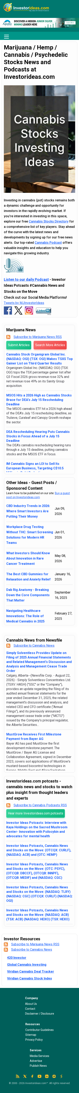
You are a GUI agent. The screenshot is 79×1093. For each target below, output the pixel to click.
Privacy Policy (34, 1039)
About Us (31, 1003)
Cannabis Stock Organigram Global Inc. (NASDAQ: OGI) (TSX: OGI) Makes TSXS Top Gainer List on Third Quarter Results (39, 358)
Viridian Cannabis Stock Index (29, 978)
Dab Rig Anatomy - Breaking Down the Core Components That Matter (28, 595)
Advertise (36, 1060)
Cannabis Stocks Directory (48, 221)
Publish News (38, 1065)
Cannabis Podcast (48, 243)
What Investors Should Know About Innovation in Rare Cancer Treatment (28, 558)
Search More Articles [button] (50, 345)
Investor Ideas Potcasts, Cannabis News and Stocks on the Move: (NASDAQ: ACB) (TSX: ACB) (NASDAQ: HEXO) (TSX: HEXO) (37, 914)
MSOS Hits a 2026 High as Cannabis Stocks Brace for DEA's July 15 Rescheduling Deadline (39, 399)
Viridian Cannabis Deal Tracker (30, 971)
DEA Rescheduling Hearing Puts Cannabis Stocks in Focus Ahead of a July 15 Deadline (38, 436)
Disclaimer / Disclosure (39, 1013)
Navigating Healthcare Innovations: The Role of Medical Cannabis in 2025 (25, 616)
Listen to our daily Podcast (26, 279)
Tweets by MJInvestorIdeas (24, 303)
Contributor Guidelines (39, 1030)
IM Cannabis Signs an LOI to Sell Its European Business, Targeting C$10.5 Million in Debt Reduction (35, 468)
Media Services (39, 1056)
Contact (30, 1008)
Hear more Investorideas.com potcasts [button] (35, 813)
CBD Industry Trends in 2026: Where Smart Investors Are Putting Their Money (28, 511)
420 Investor (16, 958)
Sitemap (30, 1034)
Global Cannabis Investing (26, 965)
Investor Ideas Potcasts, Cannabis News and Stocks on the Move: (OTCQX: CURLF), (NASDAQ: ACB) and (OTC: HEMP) (38, 850)
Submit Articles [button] (19, 345)
